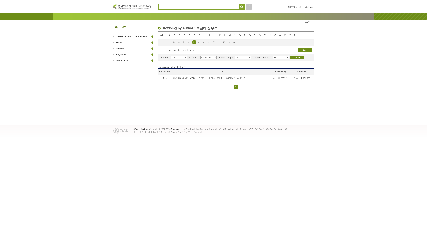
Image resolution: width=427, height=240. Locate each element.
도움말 (249, 7)
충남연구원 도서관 (293, 7)
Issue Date (122, 60)
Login (311, 7)
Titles (119, 42)
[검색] (242, 7)
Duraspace (176, 129)
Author (120, 48)
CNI (309, 22)
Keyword (121, 54)
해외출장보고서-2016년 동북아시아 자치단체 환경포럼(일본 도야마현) (210, 77)
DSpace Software (141, 129)
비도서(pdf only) (301, 77)
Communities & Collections (131, 36)
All (161, 35)
